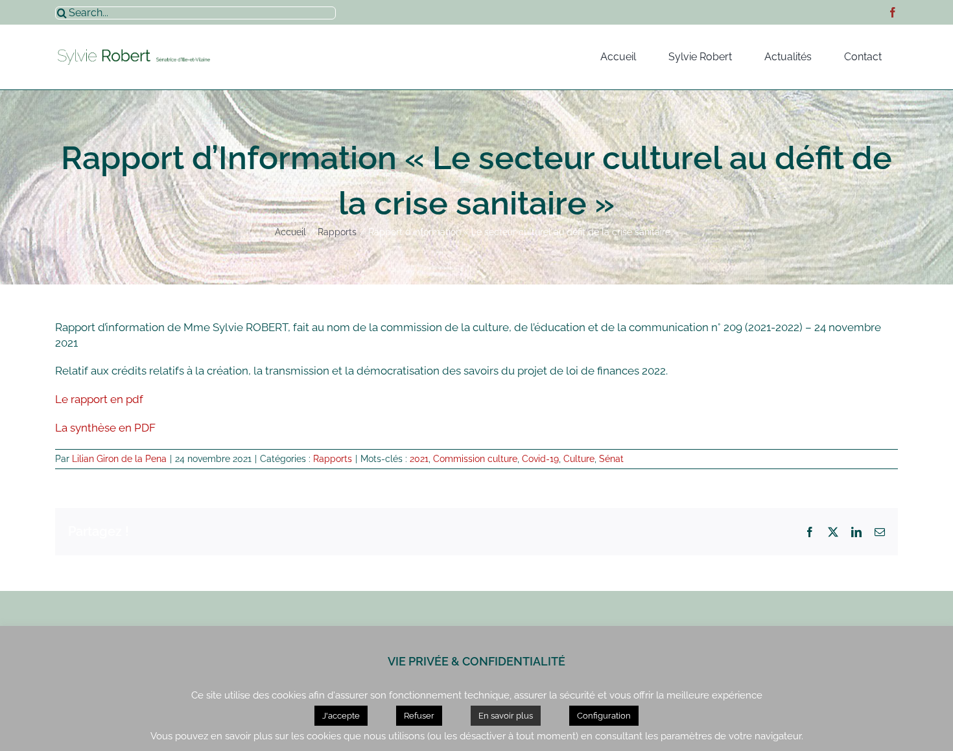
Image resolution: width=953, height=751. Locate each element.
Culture (578, 459)
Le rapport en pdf (99, 399)
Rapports (332, 459)
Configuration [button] (604, 716)
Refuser (419, 716)
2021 (419, 459)
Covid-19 (540, 459)
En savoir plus (505, 716)
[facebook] (893, 12)
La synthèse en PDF (105, 427)
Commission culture (475, 459)
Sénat (611, 459)
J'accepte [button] (341, 716)
